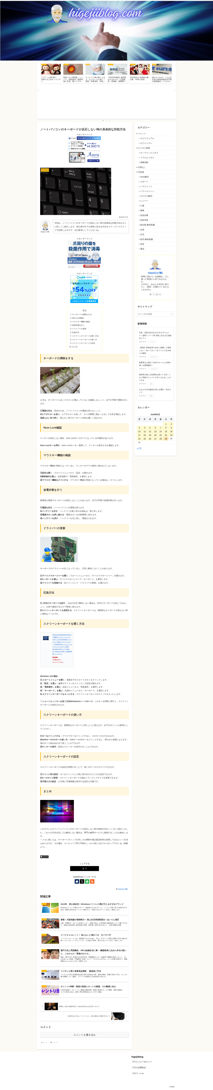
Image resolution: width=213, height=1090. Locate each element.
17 (139, 435)
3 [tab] (110, 120)
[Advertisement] (106, 101)
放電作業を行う (78, 325)
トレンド (45, 857)
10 (139, 431)
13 (155, 431)
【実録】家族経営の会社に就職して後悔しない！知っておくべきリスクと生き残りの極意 (155, 350)
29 (166, 439)
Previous (38, 90)
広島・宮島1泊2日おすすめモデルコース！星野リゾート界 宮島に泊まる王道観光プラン (155, 335)
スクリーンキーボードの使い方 (84, 340)
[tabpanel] (51, 73)
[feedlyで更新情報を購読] (87, 881)
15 (166, 431)
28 (161, 439)
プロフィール (138, 1073)
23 (171, 435)
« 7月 (139, 448)
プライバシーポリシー (142, 1062)
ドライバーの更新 (79, 329)
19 (150, 435)
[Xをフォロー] (82, 881)
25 (145, 439)
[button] (172, 314)
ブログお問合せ (139, 1067)
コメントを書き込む (84, 1034)
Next (174, 90)
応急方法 (75, 332)
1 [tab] (103, 120)
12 (150, 431)
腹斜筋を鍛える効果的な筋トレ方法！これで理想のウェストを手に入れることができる (155, 377)
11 (145, 431)
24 (139, 439)
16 (171, 431)
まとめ (74, 347)
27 (155, 439)
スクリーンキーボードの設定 (83, 343)
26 (150, 439)
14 (161, 431)
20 (155, 435)
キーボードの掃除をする (82, 314)
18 (145, 435)
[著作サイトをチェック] (77, 881)
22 (166, 435)
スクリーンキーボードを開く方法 (85, 336)
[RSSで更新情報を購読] (92, 881)
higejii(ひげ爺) (155, 273)
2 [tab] (106, 120)
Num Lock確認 (78, 318)
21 (161, 435)
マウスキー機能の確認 (81, 322)
